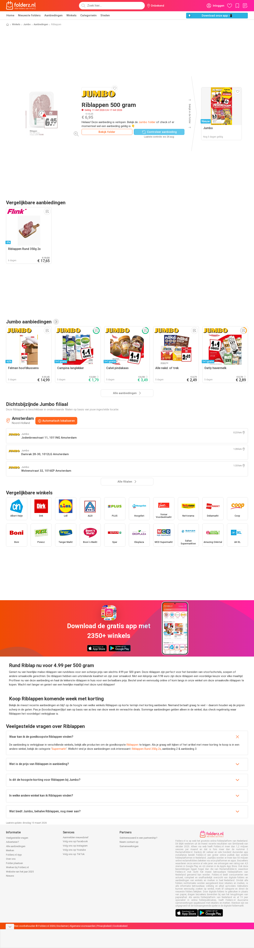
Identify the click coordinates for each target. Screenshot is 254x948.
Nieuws (10, 875)
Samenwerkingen (129, 846)
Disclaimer (62, 926)
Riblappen (132, 744)
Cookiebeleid (120, 926)
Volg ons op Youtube (74, 849)
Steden (105, 15)
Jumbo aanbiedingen (29, 322)
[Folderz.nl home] (21, 5)
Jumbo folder (147, 122)
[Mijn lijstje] (245, 6)
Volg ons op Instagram (75, 845)
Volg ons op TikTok (74, 854)
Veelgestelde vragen (17, 837)
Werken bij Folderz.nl (17, 867)
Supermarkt (59, 749)
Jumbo (27, 24)
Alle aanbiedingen (15, 846)
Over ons (11, 858)
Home (10, 15)
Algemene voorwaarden (82, 926)
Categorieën (88, 15)
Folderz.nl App (14, 854)
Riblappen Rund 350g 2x (146, 749)
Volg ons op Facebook (75, 841)
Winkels (71, 15)
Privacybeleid (104, 926)
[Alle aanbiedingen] (56, 322)
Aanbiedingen (53, 15)
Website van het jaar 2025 (20, 871)
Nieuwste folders (29, 15)
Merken (10, 850)
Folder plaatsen (14, 863)
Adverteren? (12, 842)
